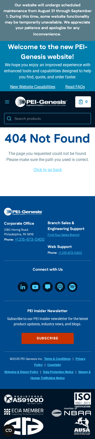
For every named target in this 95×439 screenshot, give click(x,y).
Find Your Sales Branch (64, 235)
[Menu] (7, 101)
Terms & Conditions (57, 359)
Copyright (54, 365)
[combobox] (47, 118)
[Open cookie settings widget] (9, 430)
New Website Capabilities (32, 86)
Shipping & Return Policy (21, 372)
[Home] (41, 102)
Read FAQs (75, 86)
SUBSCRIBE (47, 338)
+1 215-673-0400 (30, 239)
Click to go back (47, 169)
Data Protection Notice (58, 372)
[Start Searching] (9, 118)
